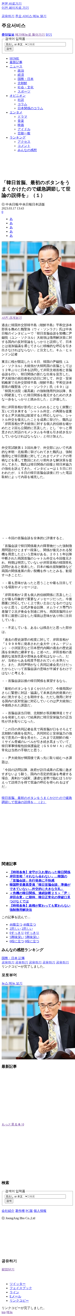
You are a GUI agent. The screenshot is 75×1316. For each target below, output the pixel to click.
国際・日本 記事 (13, 958)
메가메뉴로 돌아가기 (30, 34)
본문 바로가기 (12, 3)
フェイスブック (21, 1288)
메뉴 (9, 1312)
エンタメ (16, 112)
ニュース (16, 66)
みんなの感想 (27, 150)
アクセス (24, 141)
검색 (9, 48)
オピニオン (18, 95)
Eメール (15, 1296)
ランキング (18, 137)
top (4, 1312)
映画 (21, 125)
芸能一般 (24, 133)
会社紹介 (8, 1210)
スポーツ (24, 91)
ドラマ (22, 116)
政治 (21, 70)
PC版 (29, 1210)
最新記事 (16, 62)
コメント (24, 146)
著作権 (20, 1210)
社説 (21, 100)
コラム (22, 104)
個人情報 (40, 1210)
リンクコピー (19, 1300)
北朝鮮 (22, 83)
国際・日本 (26, 79)
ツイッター (18, 1284)
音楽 (21, 120)
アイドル (24, 129)
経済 (21, 74)
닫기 (49, 34)
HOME (14, 58)
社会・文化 (26, 87)
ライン (14, 1292)
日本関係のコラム (30, 108)
